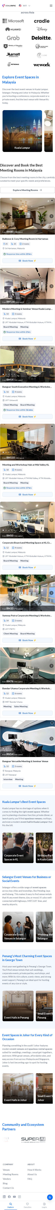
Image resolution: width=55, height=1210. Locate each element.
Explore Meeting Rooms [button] (25, 190)
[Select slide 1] (3, 226)
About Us (32, 1174)
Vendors (7, 1178)
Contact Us (8, 1187)
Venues (6, 1169)
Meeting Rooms (10, 1174)
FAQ (30, 1178)
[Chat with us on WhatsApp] (50, 1197)
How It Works (34, 1169)
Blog (5, 1183)
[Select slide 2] (6, 226)
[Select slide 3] (8, 226)
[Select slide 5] (14, 226)
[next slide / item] (51, 216)
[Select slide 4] (11, 226)
